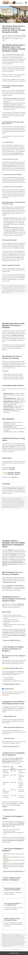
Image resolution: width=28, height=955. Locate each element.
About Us (12, 254)
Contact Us (22, 276)
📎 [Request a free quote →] (9, 809)
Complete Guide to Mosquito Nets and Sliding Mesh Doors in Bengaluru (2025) (13, 544)
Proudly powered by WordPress (14, 949)
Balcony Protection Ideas (19, 285)
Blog (3, 286)
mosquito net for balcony (17, 941)
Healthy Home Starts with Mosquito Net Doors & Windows (13, 325)
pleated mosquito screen (20, 291)
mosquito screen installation (10, 291)
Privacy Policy (4, 949)
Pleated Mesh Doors (18, 153)
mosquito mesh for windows (14, 290)
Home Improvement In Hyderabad (12, 500)
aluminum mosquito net (11, 287)
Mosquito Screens (17, 286)
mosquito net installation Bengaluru (13, 942)
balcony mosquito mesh (9, 289)
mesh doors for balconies (18, 940)
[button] (26, 2)
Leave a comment (6, 292)
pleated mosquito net (20, 506)
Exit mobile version (14, 953)
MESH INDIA (13, 497)
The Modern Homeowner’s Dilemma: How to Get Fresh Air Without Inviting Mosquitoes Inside (13, 29)
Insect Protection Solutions (17, 500)
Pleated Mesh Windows (10, 165)
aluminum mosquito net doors (7, 503)
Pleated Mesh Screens (9, 502)
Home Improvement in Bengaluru (13, 499)
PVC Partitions (10, 222)
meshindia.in (14, 477)
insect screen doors (17, 289)
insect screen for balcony (11, 505)
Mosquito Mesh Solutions (8, 286)
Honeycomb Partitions (10, 230)
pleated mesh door (20, 943)
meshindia (11, 285)
